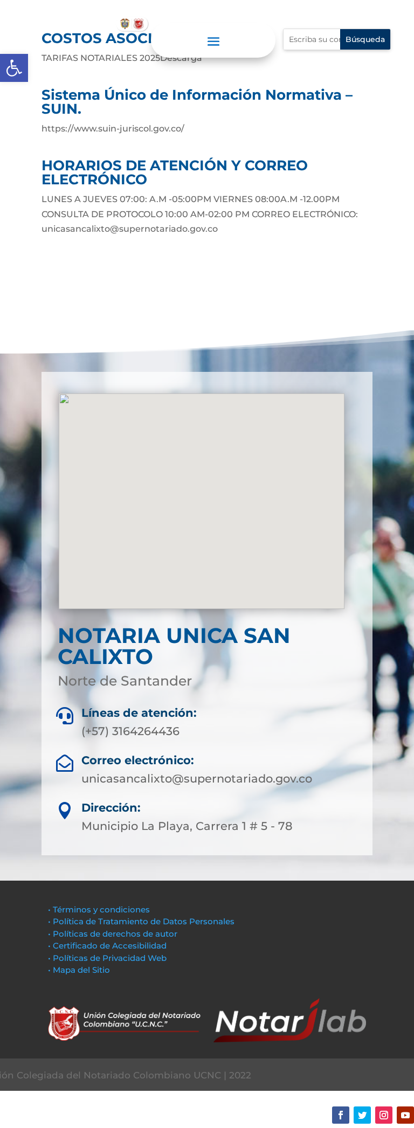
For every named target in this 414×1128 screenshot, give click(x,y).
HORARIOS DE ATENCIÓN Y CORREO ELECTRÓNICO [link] (175, 172)
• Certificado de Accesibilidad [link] (107, 945)
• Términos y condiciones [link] (99, 909)
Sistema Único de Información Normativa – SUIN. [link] (197, 101)
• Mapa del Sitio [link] (80, 970)
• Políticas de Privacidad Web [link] (107, 958)
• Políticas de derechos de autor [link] (112, 934)
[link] (14, 68)
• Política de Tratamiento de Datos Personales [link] (141, 921)
